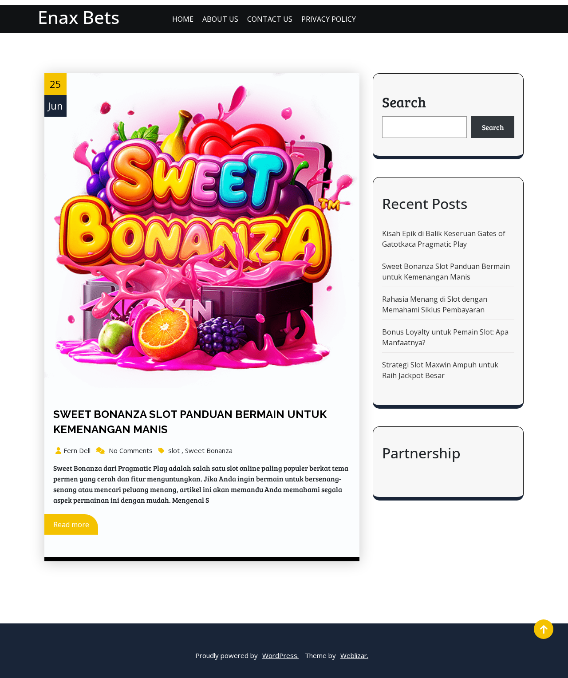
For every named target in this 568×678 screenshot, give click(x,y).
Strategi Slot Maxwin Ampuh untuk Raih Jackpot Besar (440, 370)
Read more (71, 524)
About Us (220, 19)
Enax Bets (78, 17)
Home (182, 19)
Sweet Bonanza (209, 450)
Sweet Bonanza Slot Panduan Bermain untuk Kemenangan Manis (446, 271)
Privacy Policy (328, 19)
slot (174, 450)
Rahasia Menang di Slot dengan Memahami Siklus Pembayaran (434, 304)
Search (404, 101)
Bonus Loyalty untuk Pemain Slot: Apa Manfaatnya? (445, 337)
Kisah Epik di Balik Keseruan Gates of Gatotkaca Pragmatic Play (443, 239)
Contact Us (269, 19)
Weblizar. (354, 655)
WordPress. (280, 655)
